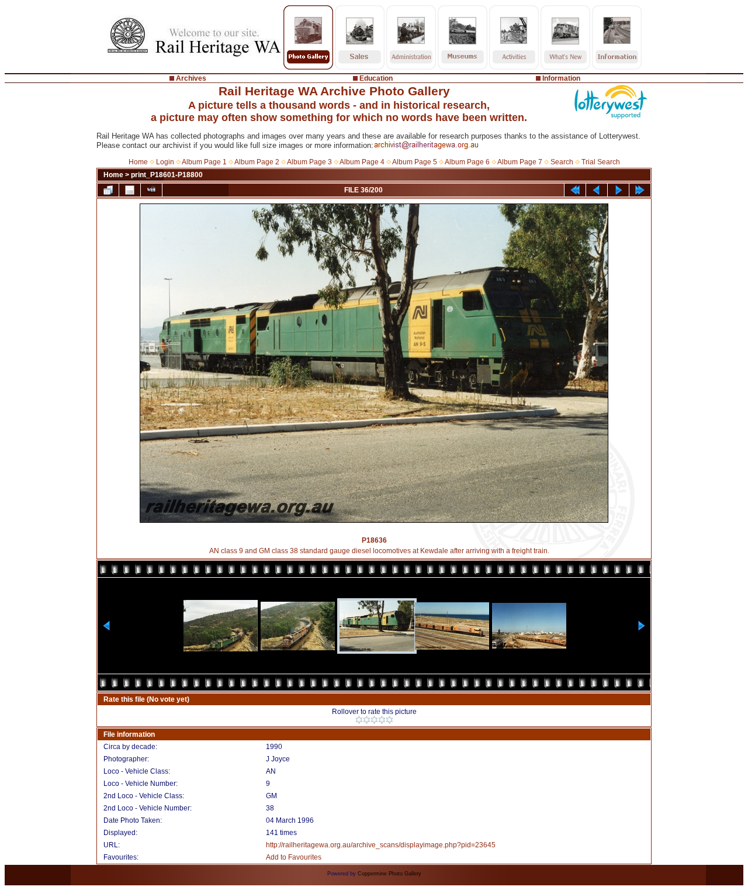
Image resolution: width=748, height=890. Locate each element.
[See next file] (618, 190)
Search (561, 162)
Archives (191, 78)
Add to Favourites (293, 857)
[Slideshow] (151, 190)
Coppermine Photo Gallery (389, 874)
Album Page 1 (204, 162)
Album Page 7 (519, 162)
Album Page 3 (309, 162)
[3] (374, 720)
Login (165, 162)
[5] (389, 720)
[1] (359, 720)
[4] (382, 720)
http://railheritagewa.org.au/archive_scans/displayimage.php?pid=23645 (381, 845)
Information (561, 78)
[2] (366, 720)
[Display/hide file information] (129, 190)
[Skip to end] (639, 190)
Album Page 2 (256, 162)
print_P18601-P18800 (167, 175)
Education (376, 78)
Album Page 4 (362, 162)
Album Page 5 (414, 162)
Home (138, 162)
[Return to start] (575, 190)
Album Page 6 (467, 162)
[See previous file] (596, 190)
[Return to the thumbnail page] (108, 190)
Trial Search (600, 162)
